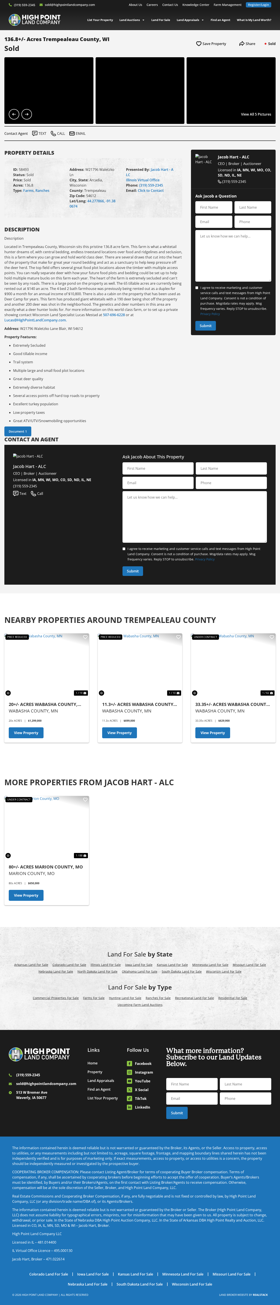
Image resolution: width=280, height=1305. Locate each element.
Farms (28, 190)
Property (95, 1072)
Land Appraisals (188, 20)
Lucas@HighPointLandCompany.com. (35, 320)
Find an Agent (220, 20)
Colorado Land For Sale (69, 965)
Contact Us (170, 5)
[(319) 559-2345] (10, 4)
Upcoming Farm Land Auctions (140, 1005)
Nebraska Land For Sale (55, 971)
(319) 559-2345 (24, 5)
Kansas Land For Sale (172, 965)
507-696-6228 (114, 314)
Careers (152, 5)
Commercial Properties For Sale (56, 998)
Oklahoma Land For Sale (139, 971)
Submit (206, 325)
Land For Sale (160, 20)
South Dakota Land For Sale (182, 971)
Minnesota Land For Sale (210, 965)
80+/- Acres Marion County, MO (46, 867)
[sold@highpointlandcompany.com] (41, 4)
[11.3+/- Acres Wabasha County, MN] (140, 665)
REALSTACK (260, 1295)
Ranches (42, 190)
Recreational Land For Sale (194, 998)
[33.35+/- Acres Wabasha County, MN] (233, 665)
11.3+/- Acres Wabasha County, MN (138, 704)
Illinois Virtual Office (142, 180)
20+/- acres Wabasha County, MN (43, 704)
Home (93, 1063)
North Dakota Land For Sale (97, 971)
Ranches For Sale (158, 998)
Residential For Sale (232, 998)
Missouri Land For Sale (249, 965)
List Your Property (100, 20)
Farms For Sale (94, 998)
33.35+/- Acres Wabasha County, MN (232, 704)
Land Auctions (129, 20)
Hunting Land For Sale (125, 998)
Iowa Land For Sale (138, 965)
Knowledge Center (195, 5)
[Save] (85, 637)
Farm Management (228, 5)
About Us (135, 5)
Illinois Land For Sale (106, 965)
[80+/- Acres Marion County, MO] (46, 827)
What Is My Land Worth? (254, 20)
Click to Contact (151, 190)
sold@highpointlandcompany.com (70, 5)
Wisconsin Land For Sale (224, 971)
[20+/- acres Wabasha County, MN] (46, 665)
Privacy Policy (210, 314)
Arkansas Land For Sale (31, 965)
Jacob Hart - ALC (233, 156)
